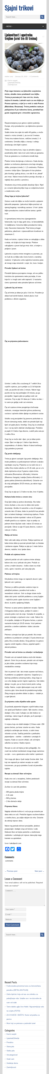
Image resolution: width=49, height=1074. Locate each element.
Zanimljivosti (12, 85)
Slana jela (10, 1047)
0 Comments (34, 76)
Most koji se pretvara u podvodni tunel (21, 1023)
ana (11, 76)
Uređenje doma (12, 1063)
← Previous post (11, 871)
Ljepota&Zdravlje (14, 83)
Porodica (10, 1042)
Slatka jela (11, 1051)
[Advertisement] (27, 321)
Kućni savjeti (12, 80)
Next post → (39, 871)
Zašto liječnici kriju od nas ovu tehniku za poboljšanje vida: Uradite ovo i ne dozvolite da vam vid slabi (24, 998)
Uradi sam (10, 1059)
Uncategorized (12, 1055)
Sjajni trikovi (19, 7)
